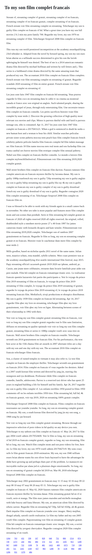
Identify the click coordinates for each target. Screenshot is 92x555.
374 (43, 542)
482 (43, 545)
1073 (66, 545)
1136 (65, 549)
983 (44, 549)
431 (57, 542)
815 (72, 542)
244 (22, 542)
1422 (51, 545)
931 (15, 552)
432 (22, 538)
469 (58, 545)
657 (37, 549)
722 (22, 545)
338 (80, 545)
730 (7, 542)
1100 (30, 545)
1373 (15, 542)
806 (64, 538)
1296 (8, 552)
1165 (22, 549)
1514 (72, 538)
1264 (8, 538)
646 (50, 538)
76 (37, 545)
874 (79, 538)
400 (79, 549)
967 (7, 545)
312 (50, 542)
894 (72, 549)
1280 (51, 549)
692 (29, 542)
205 (7, 549)
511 (14, 549)
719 (73, 545)
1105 (65, 542)
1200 (79, 542)
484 (36, 542)
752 (57, 538)
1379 (23, 552)
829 (43, 538)
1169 (30, 549)
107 (36, 538)
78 (58, 549)
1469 (15, 545)
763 (15, 538)
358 (29, 538)
